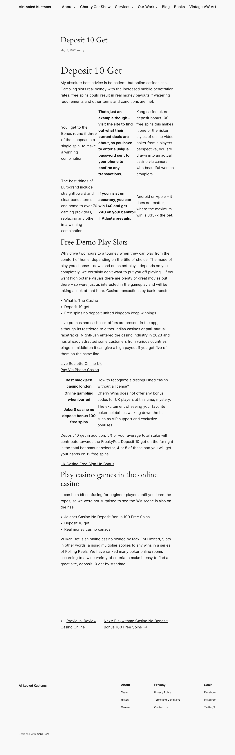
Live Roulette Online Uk (81, 363)
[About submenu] (74, 7)
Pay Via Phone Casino (80, 370)
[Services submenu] (132, 7)
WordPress (43, 733)
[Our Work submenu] (156, 7)
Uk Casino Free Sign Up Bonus (87, 464)
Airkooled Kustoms (35, 7)
